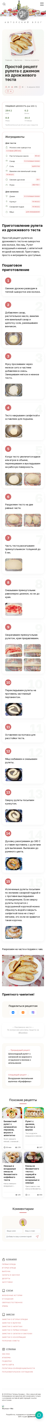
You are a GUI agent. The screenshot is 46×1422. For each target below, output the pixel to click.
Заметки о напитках (12, 1326)
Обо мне (6, 1354)
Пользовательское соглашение (17, 1372)
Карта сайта (8, 1365)
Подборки (7, 1361)
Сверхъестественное (12, 1302)
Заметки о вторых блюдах (15, 1319)
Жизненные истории (12, 1295)
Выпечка (6, 1271)
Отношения (7, 1299)
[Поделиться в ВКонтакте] (13, 1012)
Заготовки (7, 1282)
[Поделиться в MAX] (33, 1012)
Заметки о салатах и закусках (17, 1334)
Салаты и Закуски (11, 1275)
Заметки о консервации (14, 1337)
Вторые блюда (9, 1268)
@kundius (23, 1032)
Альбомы (6, 1358)
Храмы (5, 1306)
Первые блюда (9, 1264)
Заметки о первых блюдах (15, 1330)
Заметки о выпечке (11, 1323)
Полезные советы (11, 1341)
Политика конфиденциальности (18, 1368)
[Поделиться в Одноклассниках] (23, 1012)
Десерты (6, 1278)
